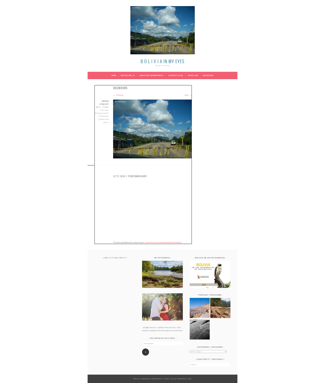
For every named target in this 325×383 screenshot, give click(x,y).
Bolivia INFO (208, 75)
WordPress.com (184, 379)
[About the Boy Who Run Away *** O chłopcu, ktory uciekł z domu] (200, 308)
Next (187, 95)
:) (145, 352)
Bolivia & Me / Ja (128, 75)
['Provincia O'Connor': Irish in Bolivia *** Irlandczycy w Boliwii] (220, 308)
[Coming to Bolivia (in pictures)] (200, 330)
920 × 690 (101, 107)
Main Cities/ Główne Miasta (151, 75)
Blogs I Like (193, 75)
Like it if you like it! (114, 258)
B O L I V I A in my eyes (162, 61)
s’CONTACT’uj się (175, 75)
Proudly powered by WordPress (147, 379)
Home (113, 75)
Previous (119, 95)
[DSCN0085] (152, 157)
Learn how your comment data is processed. (163, 242)
